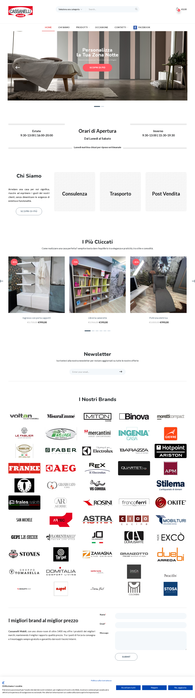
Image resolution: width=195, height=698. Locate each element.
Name (103, 614)
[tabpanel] (36, 291)
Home (48, 27)
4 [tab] (101, 330)
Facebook (144, 27)
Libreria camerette (97, 317)
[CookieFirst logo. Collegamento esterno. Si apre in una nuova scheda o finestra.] (3, 683)
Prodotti (82, 27)
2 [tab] (93, 330)
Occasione (101, 27)
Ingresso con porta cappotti (37, 317)
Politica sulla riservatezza (101, 680)
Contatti (120, 27)
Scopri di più (97, 67)
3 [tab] (97, 330)
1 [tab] (88, 330)
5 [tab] (104, 330)
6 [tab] (108, 330)
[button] (71, 9)
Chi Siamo (64, 27)
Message (104, 633)
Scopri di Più (29, 211)
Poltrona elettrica (158, 317)
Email (103, 624)
